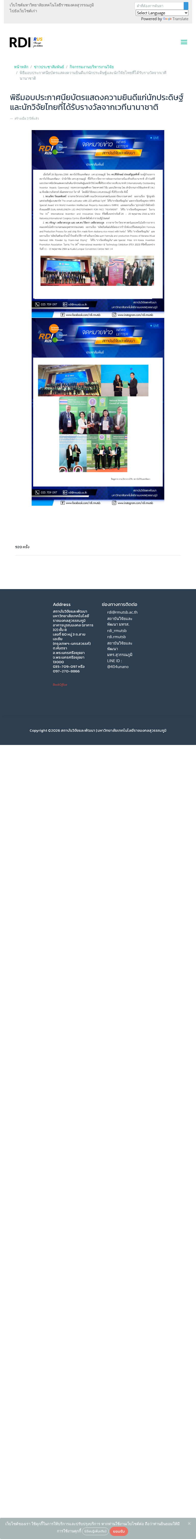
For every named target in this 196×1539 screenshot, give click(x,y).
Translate (180, 18)
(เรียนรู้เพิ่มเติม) (95, 1531)
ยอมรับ (119, 1531)
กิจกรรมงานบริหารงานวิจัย (92, 66)
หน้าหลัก (21, 66)
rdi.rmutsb (116, 636)
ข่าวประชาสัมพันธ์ (49, 66)
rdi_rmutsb (117, 630)
